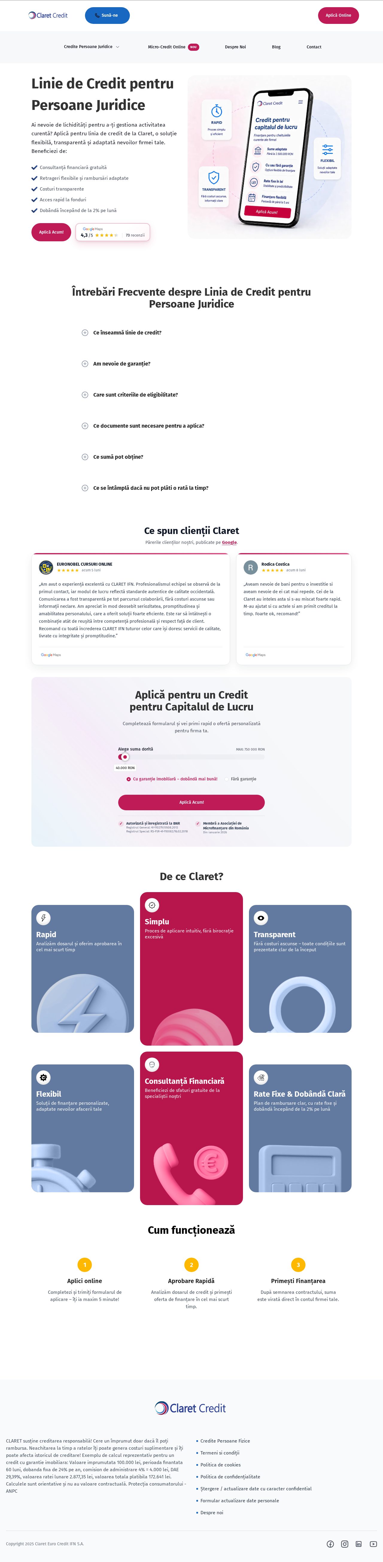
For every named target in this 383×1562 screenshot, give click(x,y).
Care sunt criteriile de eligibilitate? (135, 395)
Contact (314, 47)
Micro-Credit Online (172, 47)
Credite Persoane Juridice (88, 46)
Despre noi (211, 1512)
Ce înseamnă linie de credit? (127, 332)
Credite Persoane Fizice (225, 1441)
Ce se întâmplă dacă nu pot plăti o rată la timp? (151, 488)
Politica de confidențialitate (230, 1477)
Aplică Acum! (51, 232)
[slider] (125, 757)
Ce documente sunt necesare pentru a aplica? (148, 426)
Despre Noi (235, 47)
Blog (276, 47)
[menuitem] (92, 47)
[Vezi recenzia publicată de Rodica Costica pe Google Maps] (256, 655)
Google (229, 542)
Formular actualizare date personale (239, 1500)
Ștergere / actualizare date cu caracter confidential (256, 1489)
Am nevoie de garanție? (122, 363)
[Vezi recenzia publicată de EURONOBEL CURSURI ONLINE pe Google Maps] (51, 655)
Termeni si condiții (219, 1453)
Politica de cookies (220, 1465)
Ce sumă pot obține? (118, 457)
